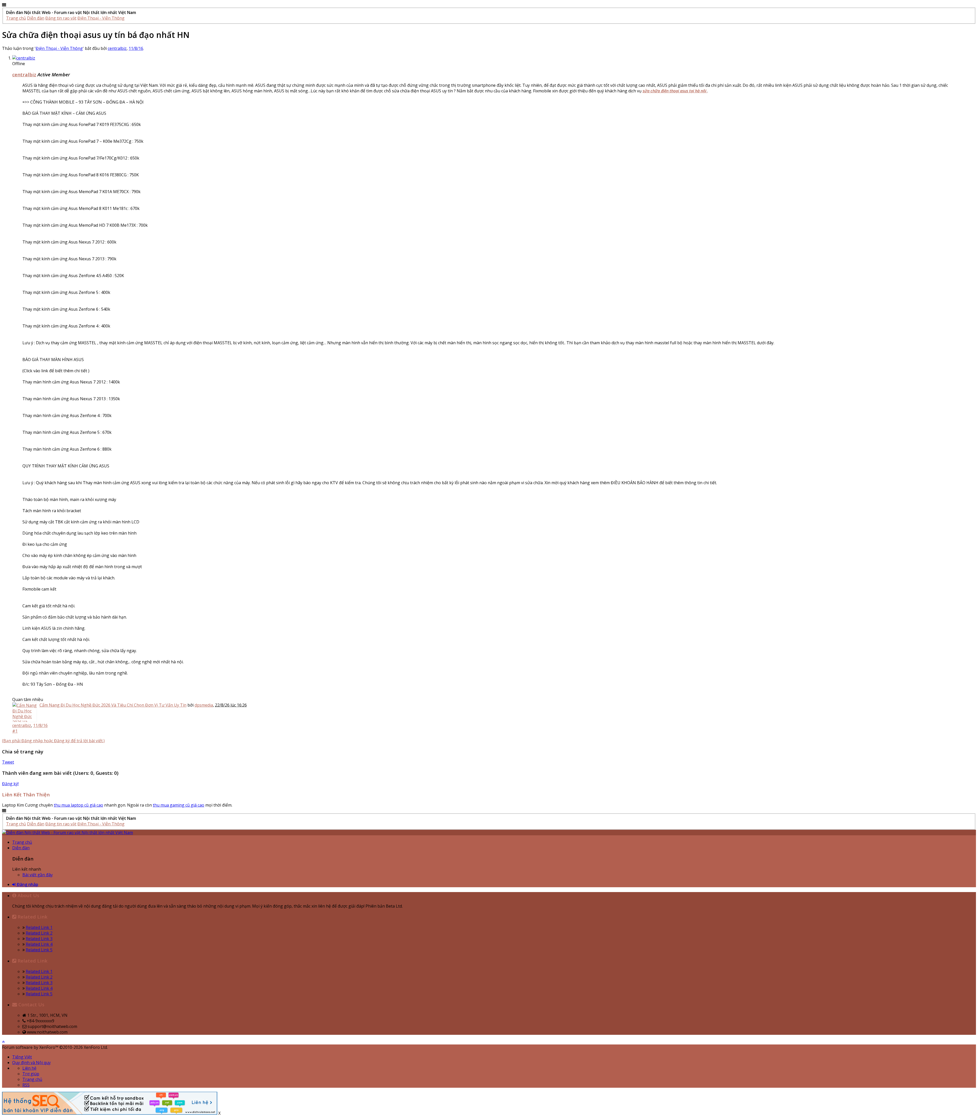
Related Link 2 (39, 933)
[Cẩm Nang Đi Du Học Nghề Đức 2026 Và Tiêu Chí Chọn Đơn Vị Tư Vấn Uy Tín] (24, 712)
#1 (15, 731)
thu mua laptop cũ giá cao (78, 805)
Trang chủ (22, 842)
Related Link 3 (39, 938)
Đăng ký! (10, 783)
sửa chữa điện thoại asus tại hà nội (675, 91)
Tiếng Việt (22, 1057)
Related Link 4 (39, 944)
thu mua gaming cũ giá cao (178, 805)
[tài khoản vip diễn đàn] (109, 1113)
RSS (26, 1085)
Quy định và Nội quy (31, 1062)
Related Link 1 (39, 927)
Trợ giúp (30, 1074)
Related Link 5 (39, 950)
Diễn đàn (21, 848)
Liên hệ (29, 1068)
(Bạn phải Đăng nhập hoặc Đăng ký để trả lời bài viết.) (53, 740)
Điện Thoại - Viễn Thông (59, 48)
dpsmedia (204, 705)
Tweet (8, 762)
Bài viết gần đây (37, 875)
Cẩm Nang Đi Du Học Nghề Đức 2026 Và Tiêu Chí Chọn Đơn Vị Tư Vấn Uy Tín (112, 705)
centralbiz (117, 48)
